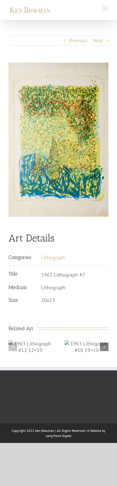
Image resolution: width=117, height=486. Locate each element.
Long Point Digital (59, 436)
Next (98, 40)
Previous (78, 40)
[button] (13, 347)
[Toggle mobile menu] (105, 9)
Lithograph (53, 257)
